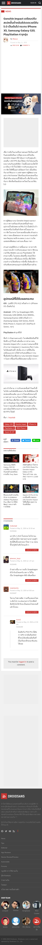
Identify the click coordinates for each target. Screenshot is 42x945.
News (8, 11)
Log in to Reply (31, 550)
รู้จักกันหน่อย (5, 876)
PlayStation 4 (9, 428)
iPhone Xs (32, 424)
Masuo (15, 39)
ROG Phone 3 (21, 428)
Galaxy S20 (9, 424)
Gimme (15, 910)
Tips (2, 843)
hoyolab (12, 418)
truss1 (18, 620)
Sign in (33, 3)
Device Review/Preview (9, 857)
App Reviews (6, 852)
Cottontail (13, 526)
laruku (5, 927)
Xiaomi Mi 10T (9, 432)
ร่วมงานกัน (5, 880)
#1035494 (13, 531)
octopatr (5, 911)
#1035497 (13, 593)
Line (37, 440)
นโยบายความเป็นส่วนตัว (10, 889)
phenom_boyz (15, 558)
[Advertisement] (21, 71)
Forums (4, 866)
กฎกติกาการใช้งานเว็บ (9, 871)
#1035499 (19, 627)
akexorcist (15, 927)
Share (16, 440)
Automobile (5, 862)
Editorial (4, 848)
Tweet (27, 440)
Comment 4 (26, 45)
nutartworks (14, 588)
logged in (22, 662)
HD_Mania (26, 927)
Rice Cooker (36, 912)
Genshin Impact (21, 424)
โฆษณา (4, 885)
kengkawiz (26, 911)
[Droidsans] (14, 3)
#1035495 (13, 564)
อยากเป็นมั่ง (36, 928)
